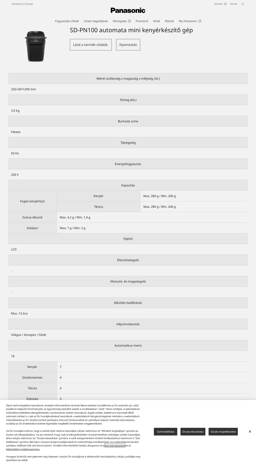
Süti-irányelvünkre (115, 445)
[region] (128, 432)
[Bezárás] (250, 431)
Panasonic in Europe (22, 3)
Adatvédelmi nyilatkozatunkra (23, 449)
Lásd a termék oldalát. (91, 44)
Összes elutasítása (193, 431)
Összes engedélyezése (223, 431)
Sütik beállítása (165, 431)
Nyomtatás (128, 44)
